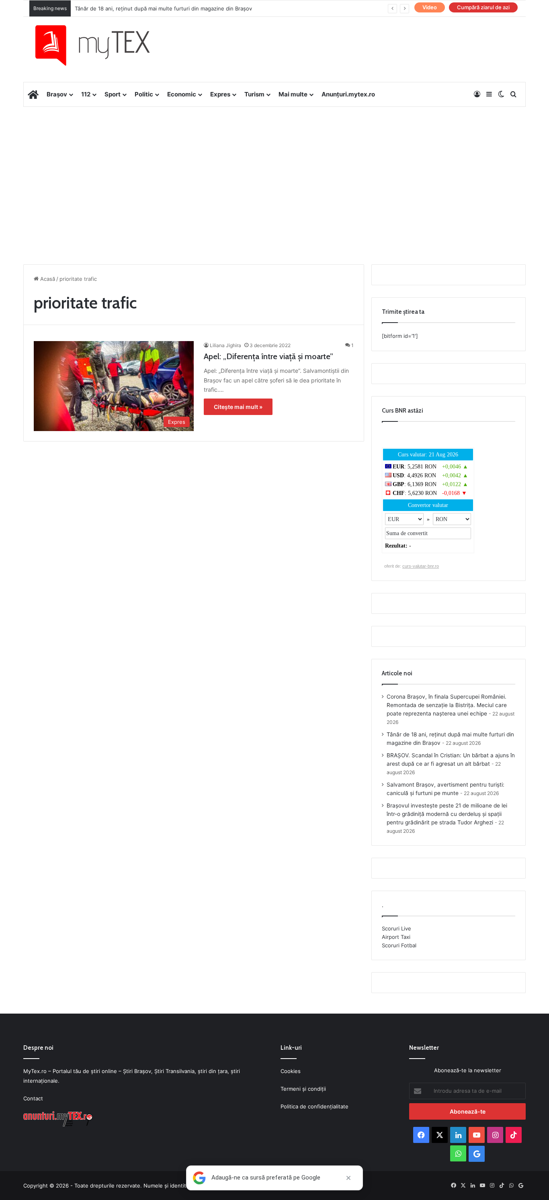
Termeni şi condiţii (303, 1089)
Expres (220, 94)
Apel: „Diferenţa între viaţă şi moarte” (268, 356)
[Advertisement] (274, 171)
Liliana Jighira (225, 345)
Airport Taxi (396, 937)
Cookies (291, 1071)
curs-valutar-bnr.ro (420, 566)
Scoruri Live (396, 928)
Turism (254, 94)
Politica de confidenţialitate (314, 1106)
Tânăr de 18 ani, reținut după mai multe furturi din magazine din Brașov (163, 8)
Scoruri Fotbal (399, 945)
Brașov (57, 94)
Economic (181, 94)
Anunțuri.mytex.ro (348, 94)
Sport (112, 94)
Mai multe (293, 94)
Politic (144, 94)
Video (429, 7)
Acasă (47, 279)
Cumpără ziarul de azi (483, 7)
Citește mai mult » (238, 406)
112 (85, 94)
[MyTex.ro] (100, 45)
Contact (33, 1098)
